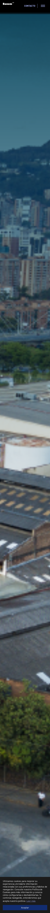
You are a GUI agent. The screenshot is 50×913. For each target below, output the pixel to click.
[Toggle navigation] (42, 5)
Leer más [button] (31, 900)
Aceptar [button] (25, 907)
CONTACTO (29, 5)
